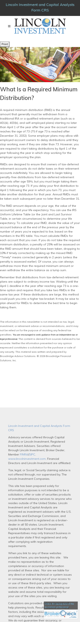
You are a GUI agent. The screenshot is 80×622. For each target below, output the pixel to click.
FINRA (23, 454)
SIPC (32, 454)
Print (5, 44)
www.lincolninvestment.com (27, 459)
